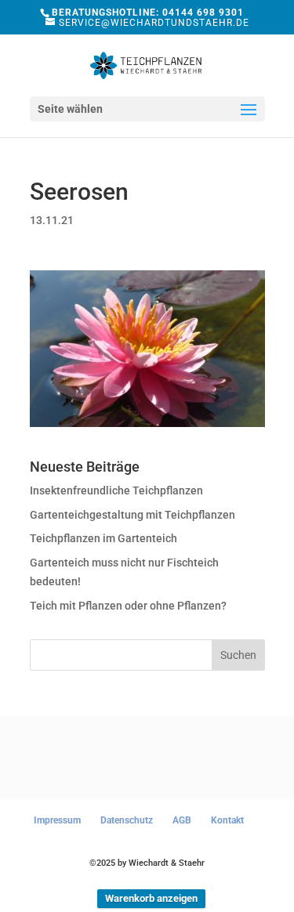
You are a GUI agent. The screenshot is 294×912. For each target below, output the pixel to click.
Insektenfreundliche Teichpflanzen (116, 490)
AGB (181, 820)
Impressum (57, 820)
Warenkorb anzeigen (151, 898)
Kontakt (227, 820)
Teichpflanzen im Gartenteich (103, 538)
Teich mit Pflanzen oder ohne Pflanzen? (128, 605)
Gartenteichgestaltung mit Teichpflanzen (132, 514)
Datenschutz (126, 820)
